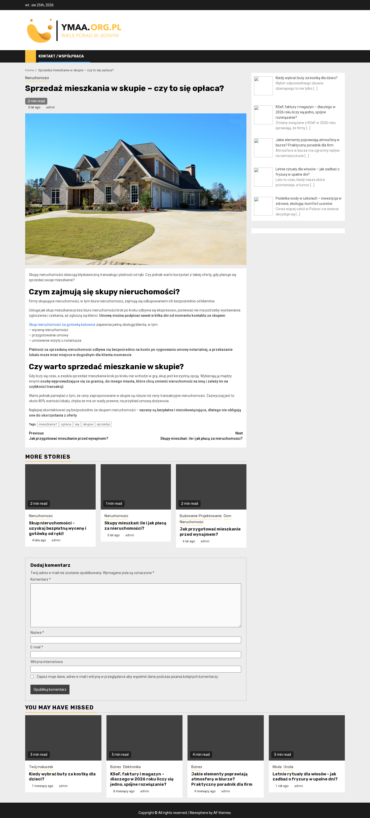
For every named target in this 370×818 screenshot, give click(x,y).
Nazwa (37, 633)
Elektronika (132, 767)
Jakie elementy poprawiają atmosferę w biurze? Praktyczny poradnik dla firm (221, 779)
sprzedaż (103, 424)
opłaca (66, 424)
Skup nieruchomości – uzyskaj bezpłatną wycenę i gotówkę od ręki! (57, 528)
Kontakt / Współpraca (61, 56)
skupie (88, 424)
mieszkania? (48, 424)
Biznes (115, 767)
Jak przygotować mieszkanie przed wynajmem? (68, 436)
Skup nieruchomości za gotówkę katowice (62, 325)
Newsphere (199, 813)
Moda (277, 767)
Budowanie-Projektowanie (201, 516)
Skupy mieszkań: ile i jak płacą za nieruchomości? (201, 436)
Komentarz (40, 579)
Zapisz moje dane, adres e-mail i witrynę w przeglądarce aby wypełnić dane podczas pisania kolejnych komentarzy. (127, 677)
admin (50, 107)
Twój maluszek (41, 767)
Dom (227, 516)
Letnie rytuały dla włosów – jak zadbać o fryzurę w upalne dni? (305, 777)
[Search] (341, 56)
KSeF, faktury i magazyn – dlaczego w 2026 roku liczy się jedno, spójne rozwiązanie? (142, 779)
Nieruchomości (37, 78)
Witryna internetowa (46, 662)
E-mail (36, 647)
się (77, 424)
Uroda (288, 767)
